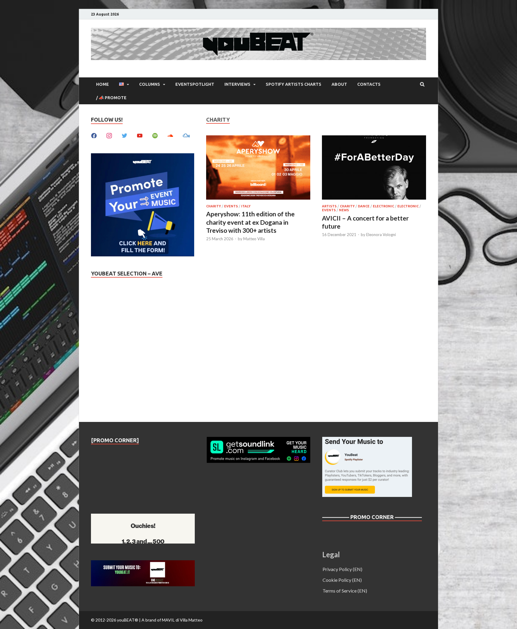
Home (102, 84)
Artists (329, 206)
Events (231, 206)
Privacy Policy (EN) (342, 569)
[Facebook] (94, 135)
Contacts (369, 84)
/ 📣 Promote (111, 97)
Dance (363, 206)
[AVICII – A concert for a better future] (374, 168)
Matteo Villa (254, 238)
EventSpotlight (194, 84)
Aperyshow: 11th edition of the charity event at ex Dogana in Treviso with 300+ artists (250, 222)
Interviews (237, 84)
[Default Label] (140, 135)
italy (245, 206)
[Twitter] (124, 135)
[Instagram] (109, 135)
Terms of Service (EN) (345, 590)
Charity (213, 206)
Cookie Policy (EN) (342, 580)
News (344, 210)
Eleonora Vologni (381, 234)
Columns (149, 84)
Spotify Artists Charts (293, 84)
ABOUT (339, 84)
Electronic (383, 206)
